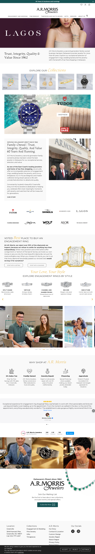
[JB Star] (30, 223)
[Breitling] (30, 211)
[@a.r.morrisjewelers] (23, 433)
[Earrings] (47, 82)
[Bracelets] (66, 82)
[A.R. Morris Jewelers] (47, 10)
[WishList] (81, 4)
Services (73, 16)
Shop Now (62, 115)
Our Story (11, 197)
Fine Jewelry (34, 16)
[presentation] (4, 33)
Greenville (10, 529)
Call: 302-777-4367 (14, 536)
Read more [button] (47, 410)
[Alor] (65, 223)
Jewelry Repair (54, 537)
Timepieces (31, 537)
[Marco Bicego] (13, 223)
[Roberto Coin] (65, 211)
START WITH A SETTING (13, 265)
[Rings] (10, 82)
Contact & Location (56, 531)
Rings (5, 88)
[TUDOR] (13, 211)
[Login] (85, 4)
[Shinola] (47, 211)
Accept (65, 549)
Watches (80, 88)
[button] (36, 349)
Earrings (43, 88)
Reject (75, 549)
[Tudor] (47, 114)
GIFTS (66, 16)
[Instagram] (78, 531)
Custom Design (55, 534)
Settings (85, 549)
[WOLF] (47, 223)
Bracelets (62, 88)
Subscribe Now (45, 505)
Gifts (28, 534)
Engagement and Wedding (18, 16)
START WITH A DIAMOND (37, 265)
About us (81, 16)
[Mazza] (82, 223)
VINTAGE (9, 290)
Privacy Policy (54, 542)
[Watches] (85, 82)
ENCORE (48, 290)
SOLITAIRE (87, 290)
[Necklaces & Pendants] (29, 82)
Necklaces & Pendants (26, 87)
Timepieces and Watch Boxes (52, 16)
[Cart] (89, 4)
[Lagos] (82, 211)
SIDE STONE (67, 290)
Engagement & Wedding (36, 529)
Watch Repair (54, 540)
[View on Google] (47, 415)
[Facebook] (72, 531)
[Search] (87, 15)
